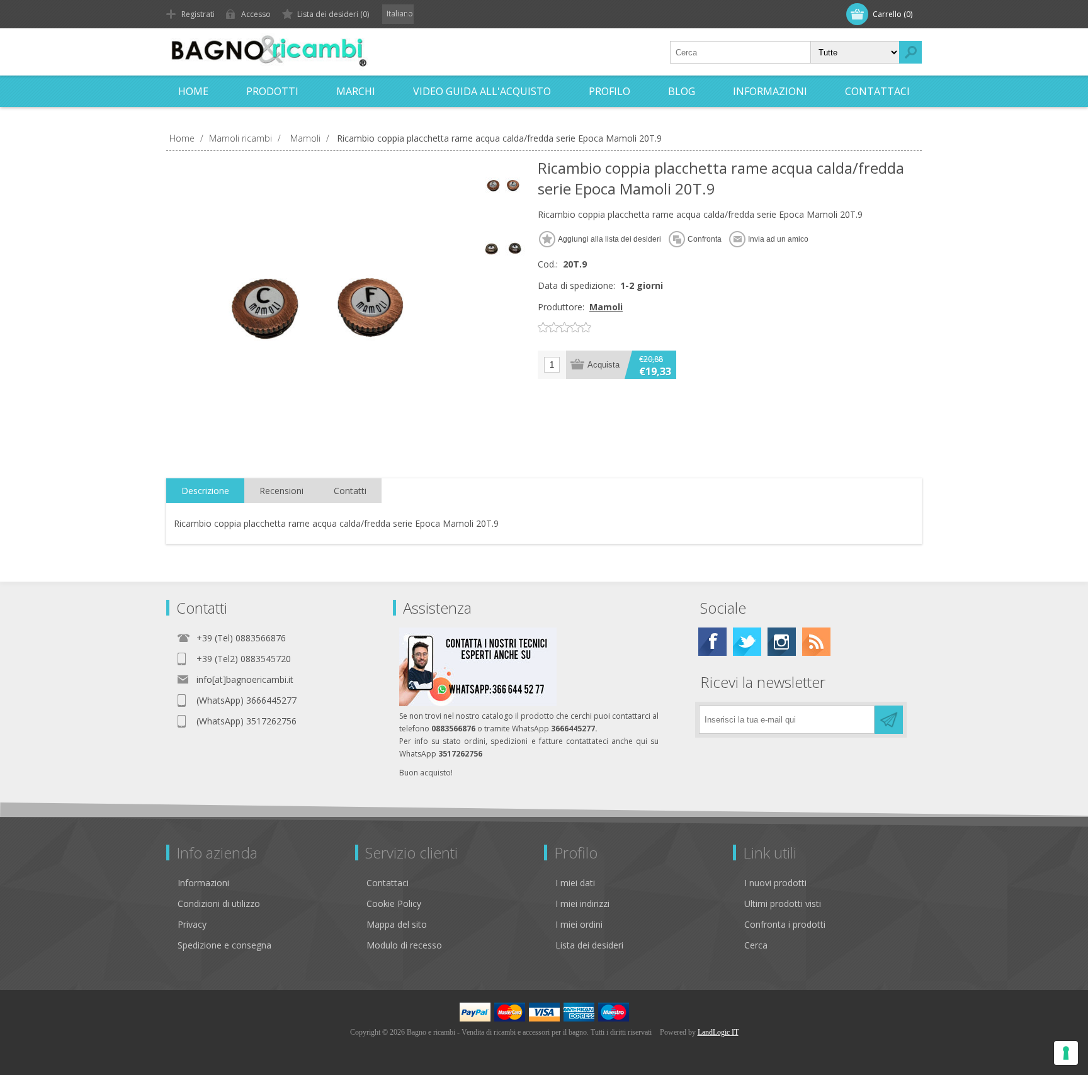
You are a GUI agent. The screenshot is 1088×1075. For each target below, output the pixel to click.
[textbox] (740, 52)
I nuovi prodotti (775, 883)
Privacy (192, 924)
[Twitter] (747, 642)
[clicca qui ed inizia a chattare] (478, 703)
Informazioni (203, 883)
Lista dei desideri (589, 945)
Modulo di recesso (404, 945)
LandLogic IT (718, 1032)
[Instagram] (782, 642)
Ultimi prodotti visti (782, 903)
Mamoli (606, 307)
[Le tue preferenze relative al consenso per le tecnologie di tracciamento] (1066, 1053)
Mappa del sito (396, 924)
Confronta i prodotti (784, 924)
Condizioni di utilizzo (219, 903)
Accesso (256, 14)
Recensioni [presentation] (281, 491)
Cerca (756, 945)
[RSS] (816, 642)
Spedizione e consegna (224, 945)
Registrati (198, 14)
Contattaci (387, 883)
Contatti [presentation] (350, 491)
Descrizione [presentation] (205, 491)
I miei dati (575, 883)
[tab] (205, 491)
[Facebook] (712, 642)
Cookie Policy (393, 903)
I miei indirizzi (582, 903)
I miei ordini (579, 924)
